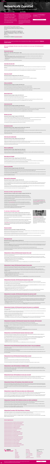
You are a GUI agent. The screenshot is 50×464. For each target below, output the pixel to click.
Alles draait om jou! (8, 238)
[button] (49, 1)
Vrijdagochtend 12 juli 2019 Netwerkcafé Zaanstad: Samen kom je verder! (18, 332)
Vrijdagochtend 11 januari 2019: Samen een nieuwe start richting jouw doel (19, 391)
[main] (25, 7)
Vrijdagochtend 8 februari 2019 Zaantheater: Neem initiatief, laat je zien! (18, 382)
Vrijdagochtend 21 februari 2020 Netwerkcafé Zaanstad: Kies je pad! (17, 252)
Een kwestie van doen (8, 125)
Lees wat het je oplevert (18, 36)
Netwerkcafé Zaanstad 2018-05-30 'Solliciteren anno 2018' (12, 427)
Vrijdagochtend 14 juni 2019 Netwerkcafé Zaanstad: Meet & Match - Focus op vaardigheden (22, 345)
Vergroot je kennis (7, 227)
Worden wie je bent (8, 114)
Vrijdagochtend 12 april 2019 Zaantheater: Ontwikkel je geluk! (16, 365)
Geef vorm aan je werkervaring (10, 136)
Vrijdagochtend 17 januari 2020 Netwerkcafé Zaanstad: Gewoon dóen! (18, 265)
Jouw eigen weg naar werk (9, 63)
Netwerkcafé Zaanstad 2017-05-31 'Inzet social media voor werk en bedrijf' (14, 444)
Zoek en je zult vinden (8, 166)
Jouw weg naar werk (8, 104)
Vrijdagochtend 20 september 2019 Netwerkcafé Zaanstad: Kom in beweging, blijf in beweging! (23, 320)
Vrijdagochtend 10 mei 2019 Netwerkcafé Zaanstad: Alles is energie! (17, 355)
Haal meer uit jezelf (8, 73)
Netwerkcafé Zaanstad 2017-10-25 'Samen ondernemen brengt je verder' (13, 436)
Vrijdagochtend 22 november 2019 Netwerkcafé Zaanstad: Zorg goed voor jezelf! (20, 293)
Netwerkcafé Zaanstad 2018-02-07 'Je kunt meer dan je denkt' (12, 431)
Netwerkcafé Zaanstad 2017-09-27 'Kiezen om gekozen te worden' (12, 439)
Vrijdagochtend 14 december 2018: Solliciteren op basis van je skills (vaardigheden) (20, 400)
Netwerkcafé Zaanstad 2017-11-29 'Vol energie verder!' (11, 435)
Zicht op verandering (8, 83)
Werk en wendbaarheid (8, 147)
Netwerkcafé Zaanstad (8, 51)
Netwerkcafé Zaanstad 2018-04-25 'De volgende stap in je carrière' (13, 428)
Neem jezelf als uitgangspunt (10, 178)
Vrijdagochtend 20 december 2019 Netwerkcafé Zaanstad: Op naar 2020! (18, 279)
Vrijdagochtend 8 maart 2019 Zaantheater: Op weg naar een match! (17, 374)
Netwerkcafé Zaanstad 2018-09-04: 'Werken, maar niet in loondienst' (13, 423)
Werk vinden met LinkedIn (9, 156)
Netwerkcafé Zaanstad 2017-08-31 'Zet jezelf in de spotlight (12, 440)
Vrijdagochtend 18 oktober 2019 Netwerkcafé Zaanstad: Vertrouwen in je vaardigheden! (21, 307)
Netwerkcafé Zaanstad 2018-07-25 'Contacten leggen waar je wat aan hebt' (14, 424)
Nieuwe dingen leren (8, 93)
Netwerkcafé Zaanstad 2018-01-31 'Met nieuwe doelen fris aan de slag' (13, 432)
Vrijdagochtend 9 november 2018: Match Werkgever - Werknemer (17, 410)
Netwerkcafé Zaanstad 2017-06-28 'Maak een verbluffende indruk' (13, 443)
